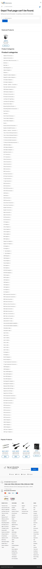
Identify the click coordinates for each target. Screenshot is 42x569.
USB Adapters (6, 279)
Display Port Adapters (8, 241)
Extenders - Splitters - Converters (10, 84)
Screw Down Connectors (8, 202)
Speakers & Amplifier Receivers (9, 127)
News (13, 543)
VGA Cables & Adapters (8, 147)
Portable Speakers (15, 545)
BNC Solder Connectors (8, 308)
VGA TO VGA (6, 347)
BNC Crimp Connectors (8, 299)
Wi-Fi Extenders (15, 558)
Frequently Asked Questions (36, 520)
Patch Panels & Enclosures (9, 115)
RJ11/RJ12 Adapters (7, 270)
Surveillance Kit (14, 552)
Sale (34, 539)
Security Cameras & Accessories (10, 125)
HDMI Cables (14, 532)
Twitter (18, 474)
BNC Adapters (6, 236)
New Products (6, 111)
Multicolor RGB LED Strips (8, 386)
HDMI (13, 530)
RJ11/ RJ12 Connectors (8, 188)
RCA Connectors (7, 183)
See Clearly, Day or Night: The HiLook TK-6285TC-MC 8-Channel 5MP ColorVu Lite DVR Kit (5, 528)
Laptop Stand (14, 535)
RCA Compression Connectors (9, 395)
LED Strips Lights (15, 537)
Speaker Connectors (7, 207)
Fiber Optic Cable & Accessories (9, 87)
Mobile (13, 541)
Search (5, 20)
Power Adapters (7, 260)
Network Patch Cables (8, 103)
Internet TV (14, 534)
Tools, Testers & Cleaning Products (10, 132)
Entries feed (24, 509)
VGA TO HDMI (6, 337)
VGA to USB (6, 342)
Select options (5, 456)
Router (5, 123)
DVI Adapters (6, 246)
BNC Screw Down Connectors (9, 304)
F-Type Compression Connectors (10, 361)
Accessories (14, 505)
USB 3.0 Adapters (7, 424)
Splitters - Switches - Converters (10, 130)
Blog (34, 507)
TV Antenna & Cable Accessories (10, 137)
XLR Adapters (6, 289)
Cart (34, 509)
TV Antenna (14, 554)
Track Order (36, 552)
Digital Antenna (15, 524)
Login (35, 526)
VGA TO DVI (6, 332)
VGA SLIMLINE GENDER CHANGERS (10, 323)
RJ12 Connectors (7, 410)
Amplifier (13, 507)
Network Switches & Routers (9, 106)
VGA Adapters (6, 284)
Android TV (14, 509)
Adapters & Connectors (8, 55)
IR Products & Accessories (9, 94)
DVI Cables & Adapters (8, 79)
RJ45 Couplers (6, 275)
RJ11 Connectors (7, 405)
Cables (13, 518)
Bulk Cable (5, 65)
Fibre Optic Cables (15, 528)
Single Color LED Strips (8, 390)
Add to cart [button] (6, 45)
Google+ (24, 474)
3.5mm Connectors (7, 164)
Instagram (31, 474)
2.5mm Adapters (7, 226)
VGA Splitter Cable (7, 328)
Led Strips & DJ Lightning (8, 99)
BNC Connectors (7, 168)
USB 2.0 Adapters (7, 419)
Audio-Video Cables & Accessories (10, 60)
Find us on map (8, 489)
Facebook (12, 474)
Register (23, 505)
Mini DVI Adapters (7, 357)
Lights (13, 539)
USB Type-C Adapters (8, 429)
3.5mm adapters (7, 231)
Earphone (13, 526)
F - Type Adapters (7, 251)
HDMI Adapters (6, 255)
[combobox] (21, 6)
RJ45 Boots (6, 193)
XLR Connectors (7, 217)
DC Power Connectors (8, 173)
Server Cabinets (15, 549)
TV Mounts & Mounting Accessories (10, 142)
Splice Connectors (7, 212)
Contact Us (36, 517)
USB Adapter (14, 556)
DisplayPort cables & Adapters (9, 74)
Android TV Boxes (15, 511)
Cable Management (7, 67)
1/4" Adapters (6, 222)
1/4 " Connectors (7, 154)
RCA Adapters (6, 265)
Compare (35, 513)
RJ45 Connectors (7, 197)
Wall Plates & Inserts (7, 152)
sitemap (35, 547)
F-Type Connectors (7, 178)
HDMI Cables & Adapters (8, 89)
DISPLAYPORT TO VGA (8, 318)
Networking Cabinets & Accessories (10, 108)
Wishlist (35, 558)
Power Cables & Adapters (8, 118)
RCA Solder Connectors (8, 400)
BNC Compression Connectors (9, 294)
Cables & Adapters (7, 70)
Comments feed (25, 511)
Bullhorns (13, 517)
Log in (23, 507)
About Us (35, 505)
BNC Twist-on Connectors (9, 313)
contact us (36, 515)
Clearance (5, 72)
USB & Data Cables (7, 144)
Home (35, 524)
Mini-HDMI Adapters (7, 376)
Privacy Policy (36, 534)
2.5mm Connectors (7, 159)
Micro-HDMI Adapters (8, 371)
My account (36, 528)
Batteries (5, 62)
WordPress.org (24, 513)
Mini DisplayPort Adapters (8, 381)
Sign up (34, 469)
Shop (34, 545)
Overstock (5, 113)
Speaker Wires (14, 551)
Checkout (35, 511)
